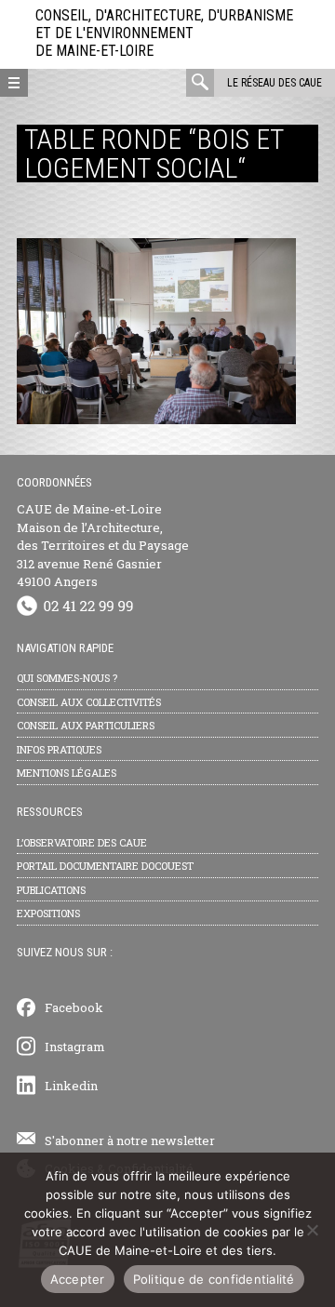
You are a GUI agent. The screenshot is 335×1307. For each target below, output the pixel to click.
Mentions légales (66, 773)
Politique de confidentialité (214, 1279)
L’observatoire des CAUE (82, 842)
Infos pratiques (59, 749)
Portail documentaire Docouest (105, 866)
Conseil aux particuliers (85, 725)
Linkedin (71, 1085)
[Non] (311, 1229)
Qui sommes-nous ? (67, 678)
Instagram (75, 1046)
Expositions (48, 913)
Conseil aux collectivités (89, 702)
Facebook (74, 1007)
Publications (51, 890)
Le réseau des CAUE (274, 82)
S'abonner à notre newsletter (130, 1140)
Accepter (77, 1279)
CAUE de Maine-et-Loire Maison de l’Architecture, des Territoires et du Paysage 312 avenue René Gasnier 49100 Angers (103, 545)
